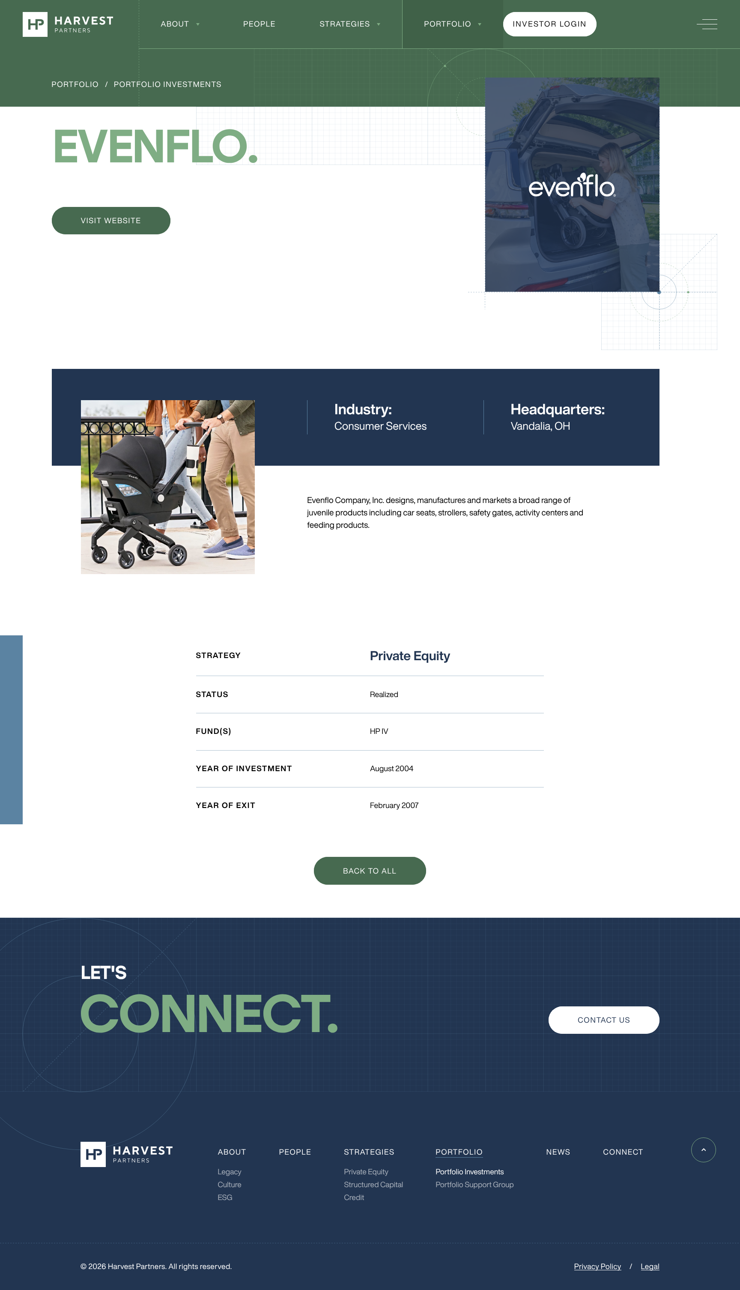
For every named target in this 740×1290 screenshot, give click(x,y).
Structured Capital (373, 1184)
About (175, 24)
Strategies (345, 24)
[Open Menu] (707, 24)
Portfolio (447, 24)
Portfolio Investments (168, 84)
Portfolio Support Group (474, 1184)
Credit (354, 1197)
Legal (650, 1266)
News (558, 1152)
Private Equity (366, 1171)
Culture (230, 1184)
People (259, 24)
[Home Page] (68, 24)
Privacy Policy (597, 1266)
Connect (623, 1152)
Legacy (229, 1171)
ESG (225, 1197)
